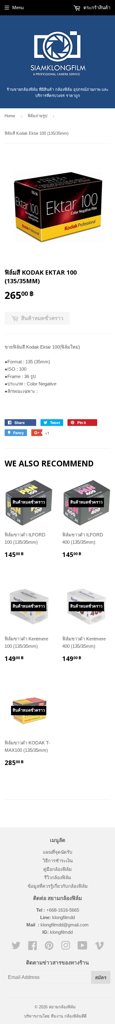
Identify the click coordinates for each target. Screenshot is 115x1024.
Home (10, 116)
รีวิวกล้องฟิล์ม (57, 877)
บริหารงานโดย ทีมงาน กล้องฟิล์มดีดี (55, 1016)
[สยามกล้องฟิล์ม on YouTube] (82, 947)
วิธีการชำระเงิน (58, 860)
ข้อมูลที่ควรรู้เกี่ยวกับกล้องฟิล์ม (58, 886)
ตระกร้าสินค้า (96, 7)
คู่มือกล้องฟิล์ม (57, 869)
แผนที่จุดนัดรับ (57, 852)
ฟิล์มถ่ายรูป (37, 116)
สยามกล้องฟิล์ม (62, 1007)
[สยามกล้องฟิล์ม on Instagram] (65, 947)
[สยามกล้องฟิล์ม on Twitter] (16, 947)
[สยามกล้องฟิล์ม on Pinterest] (49, 947)
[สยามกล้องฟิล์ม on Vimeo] (99, 947)
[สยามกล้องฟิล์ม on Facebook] (32, 947)
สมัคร (100, 977)
